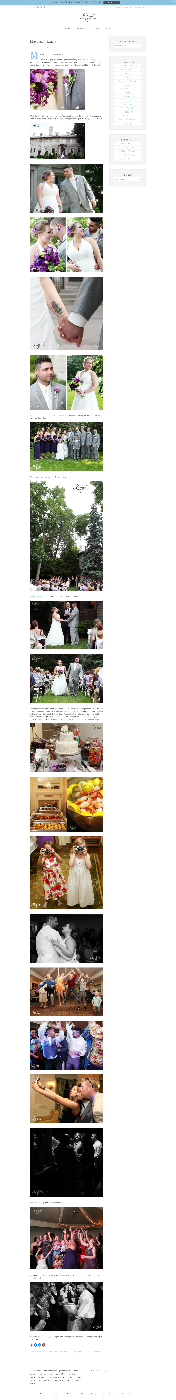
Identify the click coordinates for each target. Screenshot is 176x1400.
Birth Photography (127, 69)
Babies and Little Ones (127, 66)
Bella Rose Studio (64, 1351)
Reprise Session (127, 104)
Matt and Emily (43, 41)
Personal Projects (127, 97)
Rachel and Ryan (128, 147)
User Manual (127, 116)
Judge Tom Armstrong (86, 1351)
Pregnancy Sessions (128, 100)
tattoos (85, 1354)
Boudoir (128, 73)
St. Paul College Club (92, 60)
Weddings (43, 1351)
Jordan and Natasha (127, 151)
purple (53, 1354)
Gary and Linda (127, 159)
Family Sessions (127, 89)
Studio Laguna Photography (88, 17)
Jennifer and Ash (128, 155)
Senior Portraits (127, 108)
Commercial (128, 77)
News (127, 93)
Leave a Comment (54, 47)
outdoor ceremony (43, 1354)
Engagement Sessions (128, 81)
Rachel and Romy (128, 143)
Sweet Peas (64, 416)
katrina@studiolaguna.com (102, 1371)
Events (128, 85)
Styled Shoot (127, 112)
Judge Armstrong (37, 597)
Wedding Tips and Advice (127, 120)
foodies (74, 1351)
